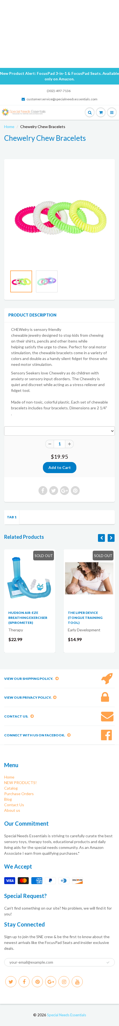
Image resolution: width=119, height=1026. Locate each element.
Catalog (11, 788)
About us (12, 810)
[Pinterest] (37, 981)
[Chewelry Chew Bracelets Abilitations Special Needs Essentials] (59, 216)
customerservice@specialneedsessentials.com (62, 99)
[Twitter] (10, 981)
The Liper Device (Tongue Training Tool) (85, 618)
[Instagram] (63, 981)
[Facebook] (24, 981)
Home (9, 126)
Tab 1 (11, 517)
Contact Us (14, 804)
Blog (8, 799)
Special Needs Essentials (66, 1015)
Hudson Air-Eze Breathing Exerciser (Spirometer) (27, 618)
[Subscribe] (108, 962)
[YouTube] (77, 981)
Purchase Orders (19, 793)
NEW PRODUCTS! (20, 782)
